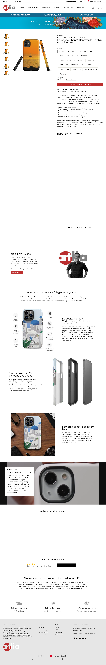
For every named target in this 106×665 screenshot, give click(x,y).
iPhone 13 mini (79, 60)
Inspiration (80, 8)
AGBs (56, 629)
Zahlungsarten (43, 635)
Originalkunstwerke (25, 632)
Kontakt (57, 627)
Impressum (58, 632)
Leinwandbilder (33, 8)
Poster (22, 8)
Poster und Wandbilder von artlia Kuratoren (74, 37)
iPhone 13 (90, 60)
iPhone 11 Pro (72, 51)
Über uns (57, 624)
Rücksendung (43, 630)
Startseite (60, 35)
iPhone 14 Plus (64, 69)
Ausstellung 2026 (8, 1)
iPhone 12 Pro (85, 56)
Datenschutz (59, 635)
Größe (60, 48)
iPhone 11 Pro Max (86, 51)
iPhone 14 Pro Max (90, 69)
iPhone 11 (62, 51)
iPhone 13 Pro (63, 65)
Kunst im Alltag (69, 8)
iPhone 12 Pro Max (65, 60)
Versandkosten (71, 80)
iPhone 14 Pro (76, 69)
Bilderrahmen (46, 8)
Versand (41, 627)
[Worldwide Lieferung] (87, 603)
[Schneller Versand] (19, 603)
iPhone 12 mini (64, 56)
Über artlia (18, 1)
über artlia (16, 272)
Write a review (66, 565)
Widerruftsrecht (43, 632)
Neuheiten (57, 8)
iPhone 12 (75, 56)
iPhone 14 (90, 65)
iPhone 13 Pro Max (77, 65)
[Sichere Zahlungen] (53, 603)
